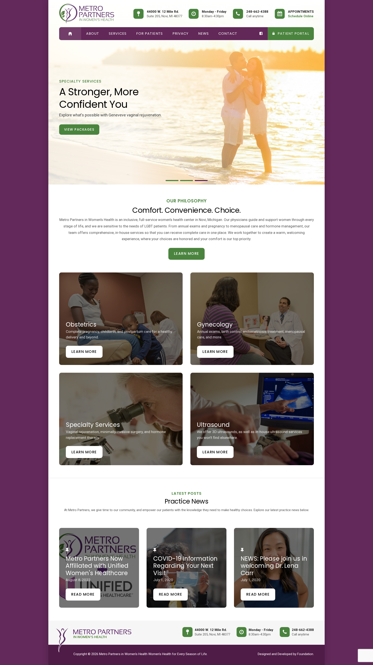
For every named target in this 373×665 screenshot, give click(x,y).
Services (117, 33)
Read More (83, 594)
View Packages (79, 129)
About (92, 33)
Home (70, 33)
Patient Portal (293, 33)
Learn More (186, 253)
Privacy (180, 33)
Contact (227, 33)
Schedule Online (300, 16)
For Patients (149, 33)
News (203, 33)
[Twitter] (261, 33)
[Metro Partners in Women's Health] (86, 14)
